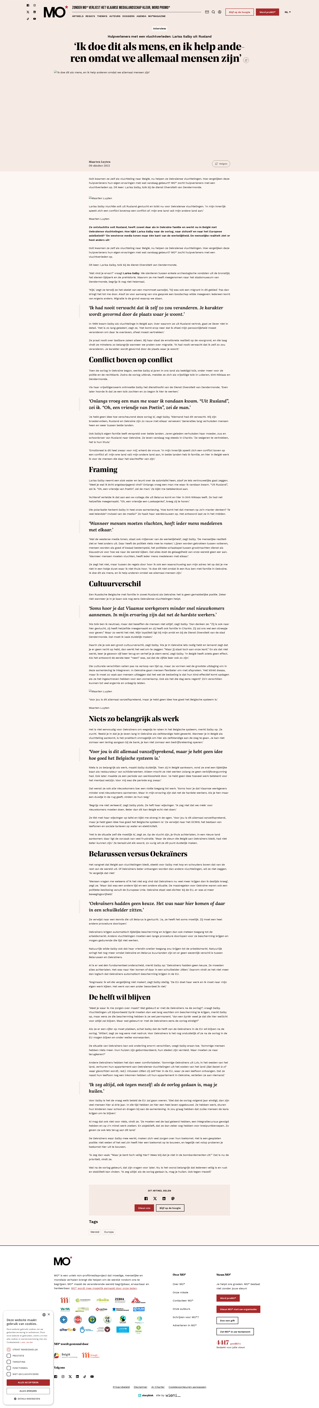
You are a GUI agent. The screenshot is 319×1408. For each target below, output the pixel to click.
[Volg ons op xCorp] (28, 12)
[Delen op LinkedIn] (164, 1198)
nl (286, 12)
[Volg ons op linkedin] (34, 12)
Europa (109, 1231)
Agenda (141, 16)
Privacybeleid (121, 1387)
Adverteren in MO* (185, 1325)
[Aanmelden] (219, 12)
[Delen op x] (155, 1198)
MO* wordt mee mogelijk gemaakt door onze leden (104, 1288)
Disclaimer (140, 1387)
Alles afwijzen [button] (28, 1391)
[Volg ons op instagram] (34, 5)
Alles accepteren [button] (28, 1382)
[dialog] (28, 1358)
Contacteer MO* (183, 1300)
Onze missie (180, 1292)
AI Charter (158, 1387)
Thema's (102, 16)
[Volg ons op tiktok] (28, 18)
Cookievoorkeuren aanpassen (187, 1387)
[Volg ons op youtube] (34, 18)
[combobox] (44, 1314)
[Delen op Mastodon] (173, 1198)
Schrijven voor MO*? (186, 1317)
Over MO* (179, 1284)
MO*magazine (157, 16)
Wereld (94, 1231)
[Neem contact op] (207, 12)
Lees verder (26, 1342)
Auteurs (114, 16)
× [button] (48, 1314)
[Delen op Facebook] (146, 1198)
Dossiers (128, 16)
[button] (28, 1398)
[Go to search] (213, 12)
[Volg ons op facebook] (28, 5)
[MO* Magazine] (56, 12)
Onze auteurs (181, 1308)
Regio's (90, 16)
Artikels (78, 16)
